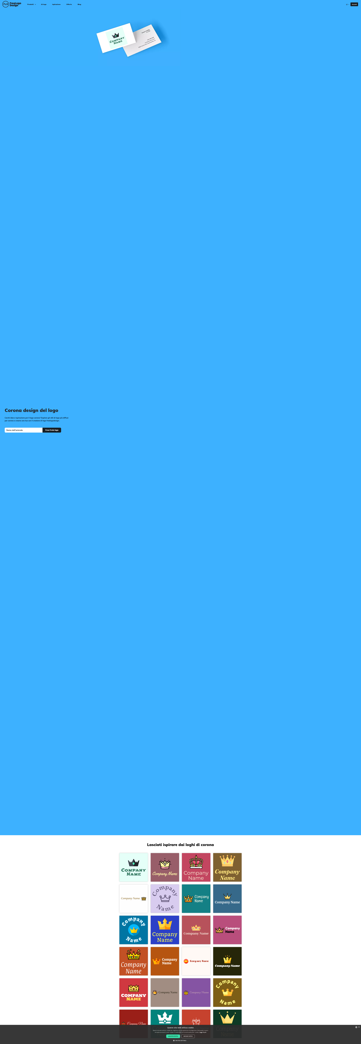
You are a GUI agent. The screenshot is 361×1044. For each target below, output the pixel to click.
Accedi (354, 4)
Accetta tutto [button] (173, 1036)
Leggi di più (202, 1032)
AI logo (43, 4)
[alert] (180, 1034)
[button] (180, 1040)
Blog (79, 4)
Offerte (69, 4)
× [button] (359, 1027)
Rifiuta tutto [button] (188, 1036)
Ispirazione (56, 4)
